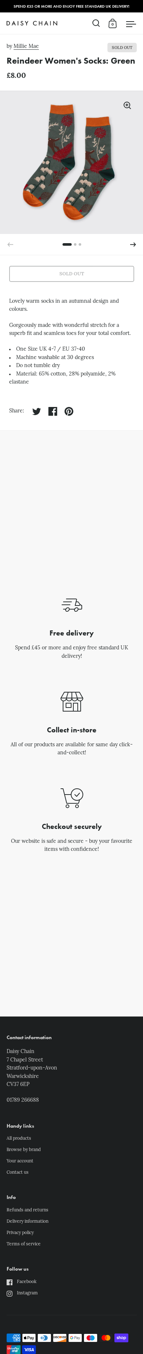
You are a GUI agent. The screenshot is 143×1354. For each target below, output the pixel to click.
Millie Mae (26, 46)
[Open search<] (96, 23)
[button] (133, 244)
